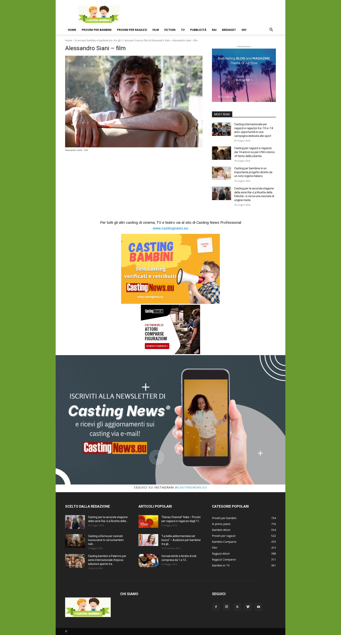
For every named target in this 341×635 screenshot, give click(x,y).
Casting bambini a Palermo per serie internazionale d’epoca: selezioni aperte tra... (107, 559)
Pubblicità (198, 30)
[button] (271, 30)
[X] (237, 607)
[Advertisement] (204, 14)
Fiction (169, 30)
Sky (244, 30)
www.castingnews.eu (170, 228)
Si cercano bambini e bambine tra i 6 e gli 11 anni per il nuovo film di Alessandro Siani (122, 40)
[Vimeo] (248, 607)
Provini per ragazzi (132, 30)
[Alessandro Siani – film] (133, 101)
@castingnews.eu (191, 487)
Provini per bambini (96, 30)
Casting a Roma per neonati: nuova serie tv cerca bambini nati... (106, 540)
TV (183, 30)
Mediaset (229, 30)
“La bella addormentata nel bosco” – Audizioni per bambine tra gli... (181, 540)
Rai (214, 30)
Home (72, 30)
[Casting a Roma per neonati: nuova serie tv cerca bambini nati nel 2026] (75, 541)
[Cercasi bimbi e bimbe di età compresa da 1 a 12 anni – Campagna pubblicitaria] (148, 560)
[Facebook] (216, 607)
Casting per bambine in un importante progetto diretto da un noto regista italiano (253, 172)
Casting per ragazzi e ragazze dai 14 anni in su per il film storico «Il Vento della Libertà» (254, 152)
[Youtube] (258, 607)
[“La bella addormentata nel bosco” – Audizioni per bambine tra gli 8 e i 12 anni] (148, 540)
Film (156, 30)
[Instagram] (226, 607)
